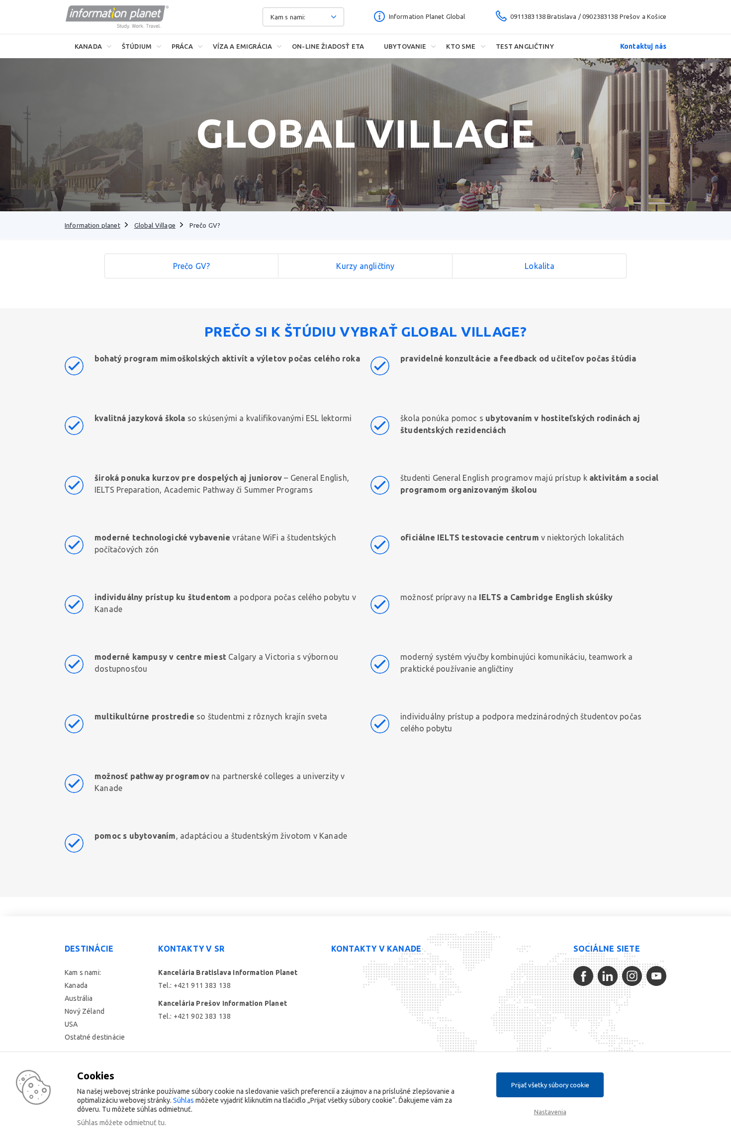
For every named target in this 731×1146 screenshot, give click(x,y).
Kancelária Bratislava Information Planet (227, 972)
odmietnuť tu (144, 1123)
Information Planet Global (427, 16)
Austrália (79, 998)
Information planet (92, 225)
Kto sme (460, 46)
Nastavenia (550, 1111)
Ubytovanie (405, 46)
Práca (182, 46)
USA (71, 1024)
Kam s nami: (83, 972)
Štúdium (137, 46)
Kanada (88, 46)
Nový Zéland (84, 1011)
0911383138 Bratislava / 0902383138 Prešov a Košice (588, 16)
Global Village (155, 225)
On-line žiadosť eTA (328, 46)
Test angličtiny (525, 46)
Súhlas (183, 1100)
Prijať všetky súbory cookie (550, 1084)
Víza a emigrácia (242, 46)
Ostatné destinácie (95, 1037)
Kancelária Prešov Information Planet (222, 1003)
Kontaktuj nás (643, 46)
